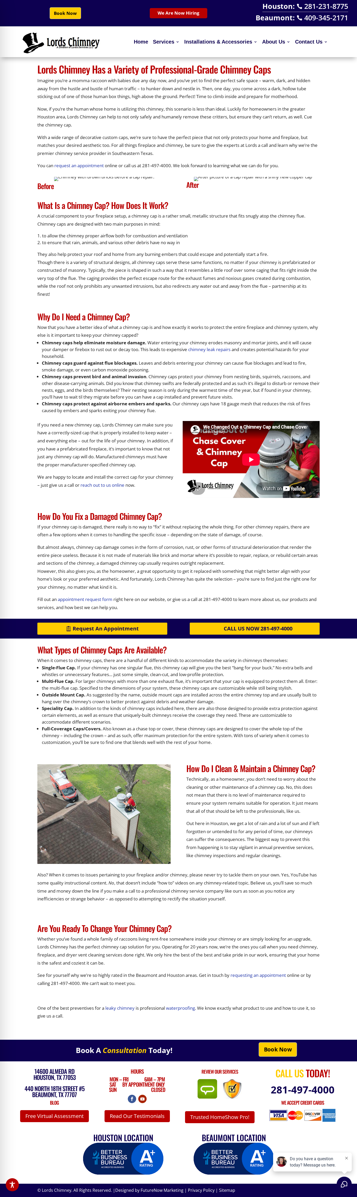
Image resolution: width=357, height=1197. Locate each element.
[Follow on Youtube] (142, 1099)
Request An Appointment (106, 628)
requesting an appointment (258, 975)
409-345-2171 (322, 17)
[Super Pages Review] (232, 1097)
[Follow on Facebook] (132, 1099)
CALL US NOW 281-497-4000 (258, 628)
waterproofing (180, 1008)
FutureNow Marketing (162, 1190)
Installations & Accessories (218, 42)
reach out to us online (102, 485)
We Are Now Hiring (178, 13)
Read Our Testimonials (137, 1116)
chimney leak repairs (209, 349)
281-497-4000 (303, 1089)
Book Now (65, 13)
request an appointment (79, 166)
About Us (273, 42)
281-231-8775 (322, 6)
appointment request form (85, 599)
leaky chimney (120, 1008)
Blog (54, 1102)
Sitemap (227, 1190)
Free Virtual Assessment (54, 1116)
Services (163, 42)
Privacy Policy (201, 1190)
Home (141, 42)
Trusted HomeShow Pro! (219, 1117)
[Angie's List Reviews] (210, 1097)
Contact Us (309, 42)
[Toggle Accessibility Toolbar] (12, 1185)
